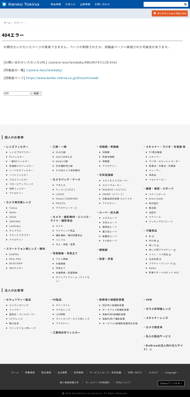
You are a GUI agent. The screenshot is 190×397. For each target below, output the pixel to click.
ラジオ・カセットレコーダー (164, 161)
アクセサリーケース (66, 207)
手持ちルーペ (109, 222)
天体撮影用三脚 (64, 165)
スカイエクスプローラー (115, 180)
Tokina (13, 207)
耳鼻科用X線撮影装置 (114, 314)
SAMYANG (15, 221)
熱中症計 (154, 203)
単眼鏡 (106, 161)
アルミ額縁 (62, 258)
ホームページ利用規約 (98, 382)
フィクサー (15, 309)
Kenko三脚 (62, 161)
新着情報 (30, 372)
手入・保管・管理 (65, 244)
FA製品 (57, 299)
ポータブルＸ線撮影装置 (115, 309)
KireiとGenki (156, 198)
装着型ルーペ (109, 236)
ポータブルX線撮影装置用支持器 (120, 323)
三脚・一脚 (60, 146)
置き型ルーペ (109, 231)
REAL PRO (15, 258)
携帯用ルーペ (109, 226)
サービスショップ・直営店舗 (105, 372)
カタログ (153, 372)
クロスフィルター (19, 179)
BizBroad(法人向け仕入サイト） (163, 347)
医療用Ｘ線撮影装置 (111, 299)
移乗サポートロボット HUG (164, 272)
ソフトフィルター (19, 174)
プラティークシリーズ (161, 263)
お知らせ (70, 4)
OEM (149, 299)
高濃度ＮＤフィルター (21, 165)
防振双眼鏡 (108, 156)
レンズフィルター (17, 146)
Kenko (13, 212)
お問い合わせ (102, 4)
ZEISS (12, 216)
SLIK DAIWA (62, 156)
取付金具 (14, 323)
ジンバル (60, 239)
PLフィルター (16, 156)
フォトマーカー (157, 179)
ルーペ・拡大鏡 (109, 212)
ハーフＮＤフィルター (21, 170)
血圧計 (152, 212)
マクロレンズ (63, 309)
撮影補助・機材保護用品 (69, 235)
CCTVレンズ (16, 318)
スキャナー (155, 156)
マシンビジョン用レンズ (22, 327)
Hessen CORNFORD (67, 198)
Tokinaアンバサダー (171, 383)
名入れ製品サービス (158, 336)
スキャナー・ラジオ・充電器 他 (166, 146)
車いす (152, 245)
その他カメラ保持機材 (68, 170)
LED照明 (60, 314)
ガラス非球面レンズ (158, 309)
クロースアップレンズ (21, 183)
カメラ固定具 (154, 327)
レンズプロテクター (20, 152)
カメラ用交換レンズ (18, 202)
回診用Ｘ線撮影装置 (113, 305)
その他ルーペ (109, 240)
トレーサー (155, 170)
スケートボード (157, 194)
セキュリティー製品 (18, 299)
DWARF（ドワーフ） (113, 194)
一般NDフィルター (19, 161)
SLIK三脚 (61, 152)
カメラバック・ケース (66, 179)
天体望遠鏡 (106, 175)
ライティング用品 (65, 230)
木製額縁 (60, 263)
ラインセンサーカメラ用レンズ (73, 318)
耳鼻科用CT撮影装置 (113, 318)
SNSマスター (16, 267)
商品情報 (56, 4)
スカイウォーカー (112, 185)
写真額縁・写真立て (65, 253)
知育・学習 (106, 259)
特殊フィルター (17, 188)
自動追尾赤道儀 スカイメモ (117, 198)
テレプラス (15, 230)
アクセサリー (16, 193)
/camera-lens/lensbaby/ (44, 70)
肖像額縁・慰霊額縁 (67, 272)
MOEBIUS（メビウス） (115, 189)
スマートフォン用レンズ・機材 (25, 248)
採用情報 (78, 372)
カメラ (59, 225)
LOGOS (60, 194)
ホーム (7, 22)
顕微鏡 (103, 250)
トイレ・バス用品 (158, 254)
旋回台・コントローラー (22, 314)
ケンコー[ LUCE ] (65, 189)
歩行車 (152, 240)
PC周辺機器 (155, 152)
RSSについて (123, 382)
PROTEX (60, 203)
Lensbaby (15, 225)
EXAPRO (14, 254)
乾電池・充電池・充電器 (162, 165)
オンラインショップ (171, 13)
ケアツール (155, 216)
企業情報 (85, 4)
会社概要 (62, 372)
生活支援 (154, 258)
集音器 (152, 207)
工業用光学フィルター (67, 332)
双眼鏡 (106, 152)
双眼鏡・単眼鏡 (109, 146)
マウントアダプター (20, 235)
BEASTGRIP (16, 263)
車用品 (152, 174)
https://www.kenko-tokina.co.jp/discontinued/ (62, 78)
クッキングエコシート (161, 221)
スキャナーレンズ (157, 318)
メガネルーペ (109, 217)
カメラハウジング (19, 305)
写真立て (60, 267)
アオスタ (60, 185)
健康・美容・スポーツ (160, 188)
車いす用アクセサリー (161, 249)
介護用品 (151, 230)
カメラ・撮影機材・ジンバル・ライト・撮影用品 (71, 218)
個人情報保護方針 (69, 382)
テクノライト (63, 305)
